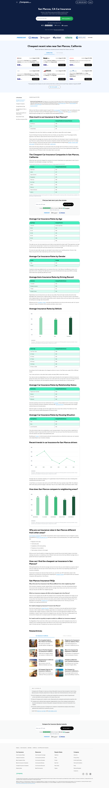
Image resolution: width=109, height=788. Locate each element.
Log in (90, 2)
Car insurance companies (35, 535)
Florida (55, 760)
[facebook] (83, 774)
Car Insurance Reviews (39, 763)
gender (70, 142)
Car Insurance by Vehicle (40, 757)
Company (76, 752)
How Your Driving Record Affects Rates (21, 113)
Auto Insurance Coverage (40, 755)
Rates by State (19, 768)
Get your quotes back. (59, 29)
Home (17, 747)
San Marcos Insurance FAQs (21, 119)
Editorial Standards (77, 768)
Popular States (58, 752)
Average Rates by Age (20, 106)
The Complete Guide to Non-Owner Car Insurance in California (46, 640)
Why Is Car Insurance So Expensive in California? (71, 650)
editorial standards (73, 103)
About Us (75, 755)
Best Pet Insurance (39, 768)
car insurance (57, 110)
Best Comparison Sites (20, 760)
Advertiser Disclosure (33, 105)
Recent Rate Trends (20, 116)
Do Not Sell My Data (78, 760)
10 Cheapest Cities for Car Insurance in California (46, 670)
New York (56, 763)
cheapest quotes (60, 574)
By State (29, 747)
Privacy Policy (76, 757)
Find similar (35, 65)
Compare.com (44, 600)
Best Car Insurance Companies (22, 763)
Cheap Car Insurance (20, 757)
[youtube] (90, 774)
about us (39, 711)
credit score (53, 144)
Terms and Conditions (78, 763)
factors (69, 111)
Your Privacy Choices (31, 783)
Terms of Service (19, 783)
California (60, 111)
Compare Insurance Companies (22, 765)
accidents (40, 302)
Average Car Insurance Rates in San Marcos (20, 100)
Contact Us (76, 770)
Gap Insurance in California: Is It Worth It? (46, 660)
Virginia (55, 768)
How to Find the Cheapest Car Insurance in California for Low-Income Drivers (46, 650)
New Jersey (56, 765)
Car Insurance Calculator (40, 760)
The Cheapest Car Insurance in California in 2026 (71, 670)
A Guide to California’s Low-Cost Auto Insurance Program (71, 660)
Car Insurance (20, 752)
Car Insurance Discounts (40, 765)
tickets (44, 302)
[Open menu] (17, 2)
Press (75, 765)
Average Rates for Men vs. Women (21, 110)
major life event (45, 608)
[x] (87, 774)
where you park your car (42, 537)
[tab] (49, 52)
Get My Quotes (67, 204)
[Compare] (25, 2)
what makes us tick (52, 711)
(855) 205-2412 (82, 2)
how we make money (61, 103)
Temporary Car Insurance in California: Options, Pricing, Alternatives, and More (72, 640)
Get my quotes (66, 18)
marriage (56, 402)
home (37, 436)
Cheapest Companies (20, 103)
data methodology (38, 104)
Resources (38, 752)
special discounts (60, 404)
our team (44, 711)
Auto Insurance (23, 747)
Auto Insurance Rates (20, 755)
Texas (55, 757)
